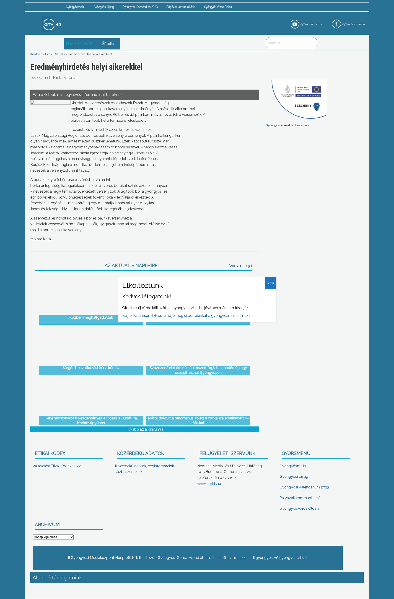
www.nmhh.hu (209, 483)
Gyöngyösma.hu (75, 7)
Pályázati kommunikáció (180, 7)
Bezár (270, 283)
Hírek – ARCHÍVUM (79, 43)
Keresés (311, 42)
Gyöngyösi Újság (104, 7)
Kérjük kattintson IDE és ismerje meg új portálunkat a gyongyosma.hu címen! (186, 315)
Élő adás (108, 43)
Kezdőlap (36, 54)
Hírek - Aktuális (55, 54)
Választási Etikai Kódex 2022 (57, 466)
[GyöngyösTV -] (52, 24)
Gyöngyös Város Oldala (218, 7)
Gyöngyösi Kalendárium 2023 (140, 7)
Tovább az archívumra (144, 429)
